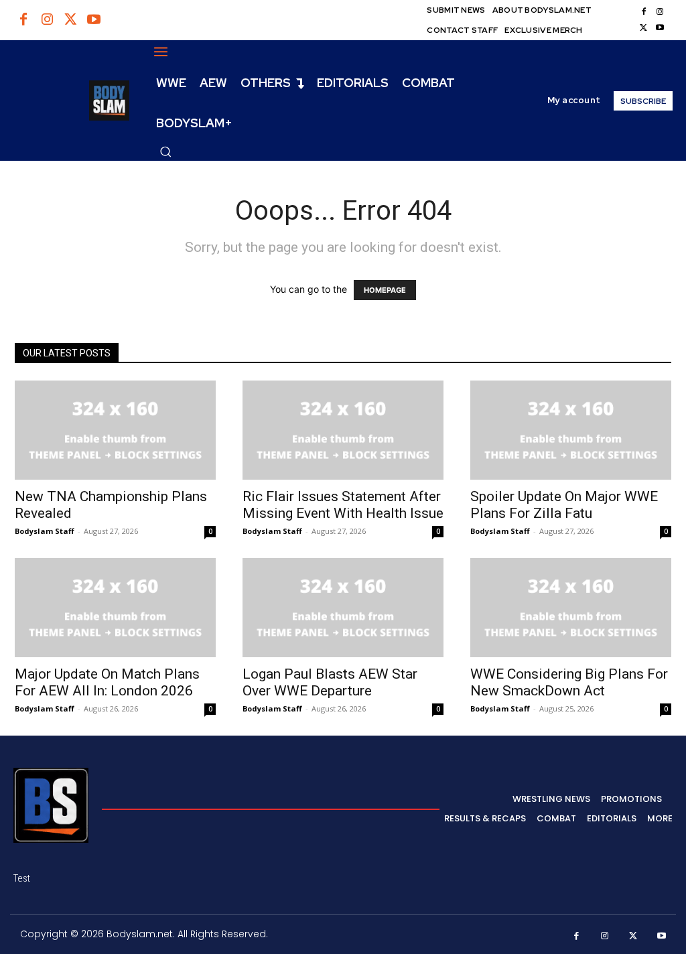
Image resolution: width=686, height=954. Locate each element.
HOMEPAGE (385, 290)
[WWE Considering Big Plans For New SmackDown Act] (570, 607)
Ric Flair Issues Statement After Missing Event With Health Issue (343, 504)
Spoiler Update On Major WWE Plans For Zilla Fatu (564, 504)
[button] (165, 151)
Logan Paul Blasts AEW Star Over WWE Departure (330, 682)
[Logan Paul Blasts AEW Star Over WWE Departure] (343, 607)
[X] (644, 28)
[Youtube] (94, 20)
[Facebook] (23, 20)
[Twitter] (70, 20)
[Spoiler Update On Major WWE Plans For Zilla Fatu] (570, 430)
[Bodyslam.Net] (71, 100)
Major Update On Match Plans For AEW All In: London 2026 (107, 682)
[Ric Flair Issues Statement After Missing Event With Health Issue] (343, 430)
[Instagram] (47, 20)
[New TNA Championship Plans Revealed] (115, 430)
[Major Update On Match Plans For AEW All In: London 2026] (115, 607)
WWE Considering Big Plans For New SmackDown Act (569, 682)
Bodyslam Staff (44, 531)
